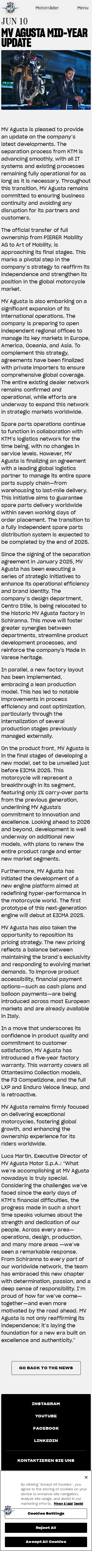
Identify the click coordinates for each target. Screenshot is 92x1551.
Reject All (46, 1528)
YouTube (46, 1416)
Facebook (46, 1428)
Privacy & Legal (63, 1504)
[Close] (86, 1477)
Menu (82, 7)
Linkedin (46, 1441)
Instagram (46, 1404)
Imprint (78, 1504)
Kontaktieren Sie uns (46, 1460)
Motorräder (47, 7)
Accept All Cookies (46, 1542)
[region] (46, 1510)
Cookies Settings (46, 1513)
